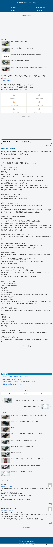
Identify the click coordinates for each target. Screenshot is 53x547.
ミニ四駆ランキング (6, 80)
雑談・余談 (12, 148)
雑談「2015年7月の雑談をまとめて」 (13, 379)
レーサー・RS (5, 148)
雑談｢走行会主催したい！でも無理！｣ (13, 384)
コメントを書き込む (26, 527)
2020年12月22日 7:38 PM (6, 486)
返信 (50, 503)
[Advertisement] (26, 26)
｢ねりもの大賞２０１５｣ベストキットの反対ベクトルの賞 (19, 381)
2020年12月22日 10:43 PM (7, 510)
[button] (43, 393)
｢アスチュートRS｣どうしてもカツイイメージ (16, 376)
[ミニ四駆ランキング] (5, 78)
